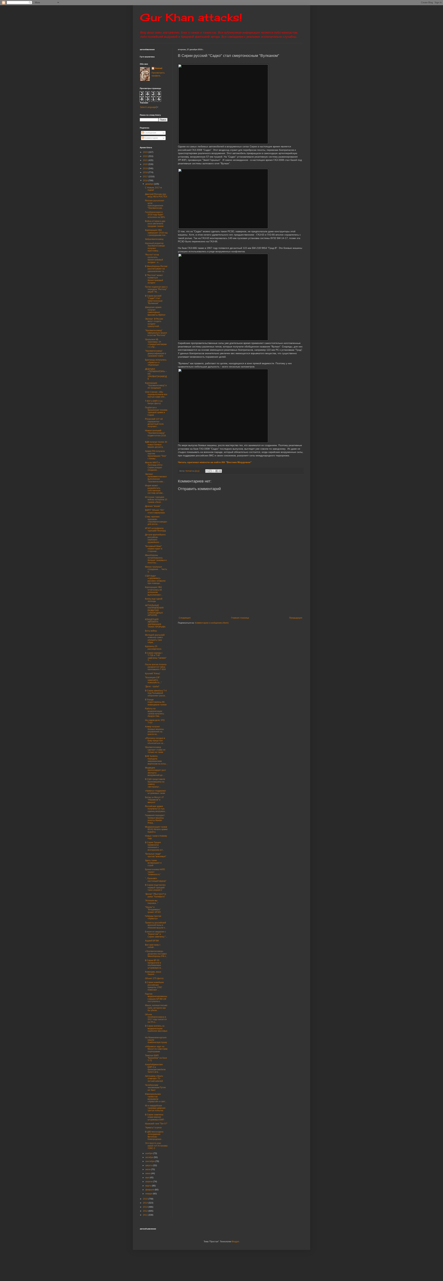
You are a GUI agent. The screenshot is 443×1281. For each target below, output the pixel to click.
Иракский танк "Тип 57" (156, 1123)
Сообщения (150, 133)
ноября (149, 1153)
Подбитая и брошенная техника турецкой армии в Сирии (156, 411)
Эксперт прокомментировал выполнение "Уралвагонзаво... (156, 478)
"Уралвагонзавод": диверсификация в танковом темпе (155, 353)
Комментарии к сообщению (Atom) (212, 623)
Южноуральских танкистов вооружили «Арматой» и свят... (156, 1098)
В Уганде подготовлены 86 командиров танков (155, 702)
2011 (145, 1215)
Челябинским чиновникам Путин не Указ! (155, 1087)
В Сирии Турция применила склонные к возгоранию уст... (154, 846)
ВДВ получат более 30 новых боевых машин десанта (156, 444)
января (149, 1193)
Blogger (235, 1241)
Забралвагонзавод (154, 239)
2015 (145, 1199)
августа (149, 1165)
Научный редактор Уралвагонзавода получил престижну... (155, 247)
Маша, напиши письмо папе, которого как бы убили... (156, 1008)
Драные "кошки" (153, 506)
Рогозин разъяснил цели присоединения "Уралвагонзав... (154, 204)
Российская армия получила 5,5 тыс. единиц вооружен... (155, 809)
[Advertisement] (262, 590)
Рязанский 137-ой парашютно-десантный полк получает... (154, 423)
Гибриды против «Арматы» (153, 917)
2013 (145, 1207)
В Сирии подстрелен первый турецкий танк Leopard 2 (155, 887)
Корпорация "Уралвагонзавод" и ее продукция (156, 385)
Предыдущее (295, 618)
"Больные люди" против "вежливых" (155, 855)
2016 (145, 180)
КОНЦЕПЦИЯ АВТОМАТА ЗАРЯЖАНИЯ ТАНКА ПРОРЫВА (155, 623)
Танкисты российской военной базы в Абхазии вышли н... (155, 925)
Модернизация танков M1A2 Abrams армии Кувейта (156, 829)
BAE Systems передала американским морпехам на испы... (156, 760)
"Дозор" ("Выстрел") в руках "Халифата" (155, 895)
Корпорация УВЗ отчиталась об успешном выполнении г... (153, 591)
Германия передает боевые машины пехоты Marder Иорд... (155, 819)
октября (149, 1157)
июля (148, 1169)
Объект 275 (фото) (154, 978)
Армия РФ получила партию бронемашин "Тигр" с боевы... (155, 455)
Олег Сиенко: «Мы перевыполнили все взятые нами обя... (156, 394)
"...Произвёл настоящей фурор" (155, 879)
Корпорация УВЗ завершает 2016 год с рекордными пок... (156, 232)
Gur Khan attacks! (191, 17)
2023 (145, 152)
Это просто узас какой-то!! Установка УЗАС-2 (156, 1145)
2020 (145, 164)
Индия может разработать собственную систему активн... (154, 489)
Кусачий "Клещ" (152, 673)
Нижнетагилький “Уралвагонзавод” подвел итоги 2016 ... (155, 434)
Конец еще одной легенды (153, 600)
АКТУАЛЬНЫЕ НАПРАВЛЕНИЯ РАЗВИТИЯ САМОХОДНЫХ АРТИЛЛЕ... (154, 610)
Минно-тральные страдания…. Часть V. (156, 569)
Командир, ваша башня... (153, 973)
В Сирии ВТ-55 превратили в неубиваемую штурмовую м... (153, 964)
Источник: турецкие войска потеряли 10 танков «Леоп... (156, 499)
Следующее (185, 618)
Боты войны (151, 631)
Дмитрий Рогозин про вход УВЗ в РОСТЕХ (156, 195)
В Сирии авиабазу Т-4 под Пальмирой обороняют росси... (156, 693)
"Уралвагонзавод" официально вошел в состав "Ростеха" (156, 333)
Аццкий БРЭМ (152, 940)
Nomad (158, 68)
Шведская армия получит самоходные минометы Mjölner (155, 311)
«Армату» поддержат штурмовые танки (155, 792)
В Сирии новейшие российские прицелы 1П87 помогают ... (154, 986)
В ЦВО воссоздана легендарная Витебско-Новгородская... (154, 1135)
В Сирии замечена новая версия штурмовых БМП (154, 1117)
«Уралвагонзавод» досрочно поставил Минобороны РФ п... (156, 953)
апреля (149, 1181)
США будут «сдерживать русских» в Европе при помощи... (155, 579)
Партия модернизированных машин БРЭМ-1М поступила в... (156, 998)
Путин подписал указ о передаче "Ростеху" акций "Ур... (156, 289)
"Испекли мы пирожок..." (151, 901)
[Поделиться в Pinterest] (220, 471)
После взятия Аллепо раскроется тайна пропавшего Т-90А (155, 667)
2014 (145, 1203)
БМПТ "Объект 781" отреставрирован (155, 511)
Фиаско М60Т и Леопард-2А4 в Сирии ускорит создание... (153, 466)
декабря (149, 184)
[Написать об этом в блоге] (210, 471)
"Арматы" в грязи (153, 1127)
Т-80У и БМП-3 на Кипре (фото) (153, 402)
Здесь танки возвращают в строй (153, 863)
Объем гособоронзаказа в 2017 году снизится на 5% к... (156, 1018)
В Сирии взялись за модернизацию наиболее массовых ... (156, 1030)
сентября (150, 1161)
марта (148, 1186)
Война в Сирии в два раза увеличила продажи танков (155, 223)
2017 (145, 176)
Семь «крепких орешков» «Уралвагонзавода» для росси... (156, 520)
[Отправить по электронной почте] (207, 471)
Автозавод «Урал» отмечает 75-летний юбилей (154, 1078)
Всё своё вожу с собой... (152, 946)
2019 (145, 168)
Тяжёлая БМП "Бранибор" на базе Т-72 (156, 1058)
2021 (145, 160)
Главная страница (240, 618)
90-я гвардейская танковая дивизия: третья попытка (155, 1108)
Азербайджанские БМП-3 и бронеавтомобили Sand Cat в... (155, 1068)
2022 (145, 156)
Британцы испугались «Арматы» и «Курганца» (155, 362)
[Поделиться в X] (213, 471)
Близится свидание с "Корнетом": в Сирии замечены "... (156, 934)
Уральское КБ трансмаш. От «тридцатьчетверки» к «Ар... (156, 343)
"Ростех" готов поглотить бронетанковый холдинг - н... (154, 258)
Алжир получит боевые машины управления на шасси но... (154, 730)
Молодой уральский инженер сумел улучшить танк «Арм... (155, 639)
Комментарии (151, 138)
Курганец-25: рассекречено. (153, 647)
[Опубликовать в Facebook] (217, 471)
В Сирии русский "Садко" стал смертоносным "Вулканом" (153, 300)
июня (148, 1173)
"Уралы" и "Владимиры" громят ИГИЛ (153, 909)
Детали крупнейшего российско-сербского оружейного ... (155, 538)
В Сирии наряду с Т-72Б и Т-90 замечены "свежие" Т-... (155, 657)
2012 (145, 1211)
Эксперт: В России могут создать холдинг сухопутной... (154, 323)
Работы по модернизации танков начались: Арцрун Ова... (154, 712)
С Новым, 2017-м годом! (153, 188)
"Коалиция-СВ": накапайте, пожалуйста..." (153, 680)
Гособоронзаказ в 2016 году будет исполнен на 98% (155, 214)
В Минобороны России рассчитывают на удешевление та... (156, 269)
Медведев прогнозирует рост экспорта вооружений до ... (155, 771)
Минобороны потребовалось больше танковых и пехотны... (156, 559)
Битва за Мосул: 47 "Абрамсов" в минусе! (154, 800)
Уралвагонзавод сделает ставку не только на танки (155, 749)
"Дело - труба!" (152, 686)
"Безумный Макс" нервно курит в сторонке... (153, 548)
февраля (150, 1189)
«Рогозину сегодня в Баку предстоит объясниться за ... (155, 740)
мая (147, 1177)
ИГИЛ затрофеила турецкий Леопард (155, 529)
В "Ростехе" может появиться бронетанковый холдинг (154, 279)
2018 (145, 172)
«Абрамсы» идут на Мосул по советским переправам (156, 1049)
